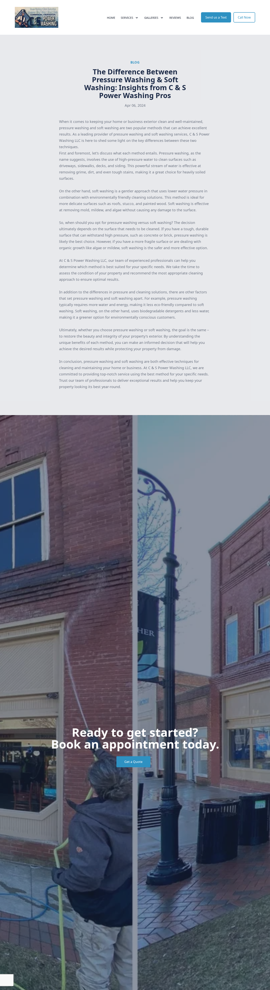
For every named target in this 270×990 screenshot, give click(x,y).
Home (111, 18)
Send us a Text (216, 17)
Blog (190, 18)
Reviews (175, 18)
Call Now (244, 17)
